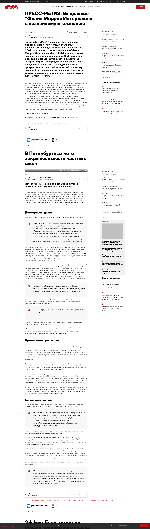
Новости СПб (57, 500)
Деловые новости (66, 500)
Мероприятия (80, 7)
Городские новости (103, 500)
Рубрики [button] (55, 7)
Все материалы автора (46, 37)
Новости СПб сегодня (46, 500)
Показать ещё (106, 77)
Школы (111, 500)
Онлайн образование (34, 500)
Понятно (144, 526)
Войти (141, 6)
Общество (80, 500)
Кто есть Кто (98, 7)
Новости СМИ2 (30, 145)
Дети (86, 500)
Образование (93, 500)
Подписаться (88, 1)
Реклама (90, 7)
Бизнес (74, 500)
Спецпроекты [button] (67, 7)
